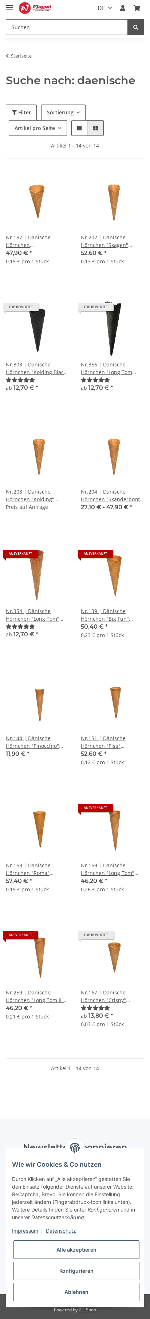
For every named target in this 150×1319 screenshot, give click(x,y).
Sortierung (60, 112)
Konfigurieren (76, 1271)
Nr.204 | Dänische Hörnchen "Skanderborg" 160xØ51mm (111, 495)
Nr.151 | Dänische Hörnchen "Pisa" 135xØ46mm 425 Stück (108, 742)
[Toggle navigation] (9, 4)
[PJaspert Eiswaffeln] (35, 8)
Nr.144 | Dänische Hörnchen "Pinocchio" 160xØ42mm (32, 742)
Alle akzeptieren (76, 1250)
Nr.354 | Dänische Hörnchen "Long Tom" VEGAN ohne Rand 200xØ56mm (32, 615)
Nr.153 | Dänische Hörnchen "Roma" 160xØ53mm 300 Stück (33, 869)
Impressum (25, 1231)
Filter (24, 112)
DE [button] (101, 8)
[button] (122, 8)
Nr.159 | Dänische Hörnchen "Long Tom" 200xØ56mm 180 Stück (108, 869)
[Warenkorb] (137, 8)
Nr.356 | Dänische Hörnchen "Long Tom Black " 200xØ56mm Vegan (106, 368)
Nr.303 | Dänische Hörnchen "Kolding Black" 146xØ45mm (37, 368)
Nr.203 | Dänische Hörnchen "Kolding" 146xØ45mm (30, 495)
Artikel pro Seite (35, 128)
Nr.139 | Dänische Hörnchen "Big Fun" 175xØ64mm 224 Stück (108, 615)
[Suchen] (135, 27)
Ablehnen (76, 1292)
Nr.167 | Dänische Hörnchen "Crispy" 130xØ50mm (103, 996)
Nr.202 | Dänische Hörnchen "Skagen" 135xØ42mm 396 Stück (108, 241)
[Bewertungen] (20, 379)
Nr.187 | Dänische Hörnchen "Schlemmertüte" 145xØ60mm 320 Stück (33, 241)
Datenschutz (61, 1231)
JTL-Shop (87, 1310)
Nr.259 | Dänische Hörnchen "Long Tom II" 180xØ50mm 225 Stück (35, 996)
